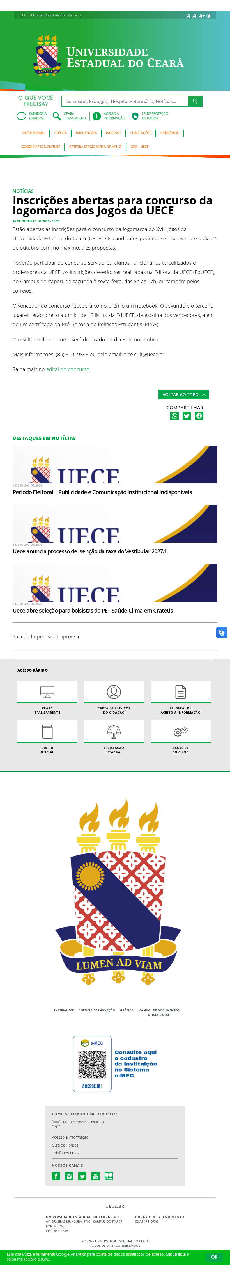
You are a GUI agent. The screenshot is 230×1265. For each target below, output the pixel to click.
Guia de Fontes (65, 1145)
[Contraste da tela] (208, 15)
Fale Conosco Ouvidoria (83, 1122)
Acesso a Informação (70, 1137)
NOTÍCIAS (23, 191)
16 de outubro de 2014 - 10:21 (36, 221)
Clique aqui (176, 1255)
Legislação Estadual (114, 750)
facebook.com (56, 1176)
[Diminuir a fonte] (195, 15)
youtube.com (95, 1176)
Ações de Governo (181, 750)
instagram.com (69, 1176)
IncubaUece (64, 1010)
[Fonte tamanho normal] (188, 15)
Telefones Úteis (65, 1153)
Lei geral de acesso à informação (181, 710)
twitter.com (82, 1176)
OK (214, 1257)
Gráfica (127, 1010)
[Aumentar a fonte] (201, 15)
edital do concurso (67, 369)
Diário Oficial (47, 750)
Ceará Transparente (47, 710)
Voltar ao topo (181, 394)
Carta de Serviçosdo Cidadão (114, 710)
